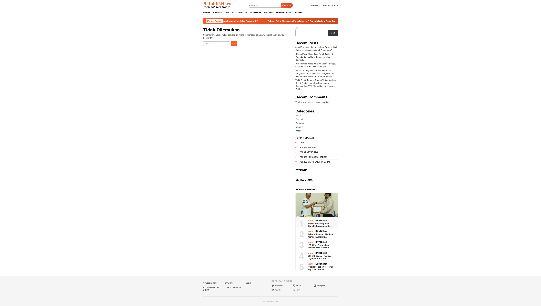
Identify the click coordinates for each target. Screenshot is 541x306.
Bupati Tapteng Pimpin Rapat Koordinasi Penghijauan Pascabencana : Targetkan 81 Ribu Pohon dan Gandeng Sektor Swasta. (314, 73)
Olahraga (299, 123)
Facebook (279, 285)
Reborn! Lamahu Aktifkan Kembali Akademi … (320, 235)
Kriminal (299, 119)
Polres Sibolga (308, 147)
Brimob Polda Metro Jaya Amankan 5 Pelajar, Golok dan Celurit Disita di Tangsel (315, 65)
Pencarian (286, 5)
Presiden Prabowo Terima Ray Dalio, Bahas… (320, 268)
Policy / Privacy (232, 287)
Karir (248, 283)
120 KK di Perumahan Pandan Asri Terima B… (319, 246)
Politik (298, 130)
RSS (298, 289)
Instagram (321, 285)
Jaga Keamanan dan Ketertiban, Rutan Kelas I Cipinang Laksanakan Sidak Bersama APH (316, 49)
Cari (297, 28)
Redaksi (228, 283)
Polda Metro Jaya (309, 152)
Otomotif (299, 126)
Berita (298, 115)
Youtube (278, 289)
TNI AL (303, 142)
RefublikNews (218, 3)
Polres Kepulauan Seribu (313, 157)
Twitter (298, 285)
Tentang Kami (210, 283)
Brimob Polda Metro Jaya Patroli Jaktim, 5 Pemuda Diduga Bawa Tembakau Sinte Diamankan (295, 21)
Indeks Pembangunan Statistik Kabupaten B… (319, 224)
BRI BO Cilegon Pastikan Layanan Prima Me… (320, 257)
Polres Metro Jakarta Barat (315, 161)
